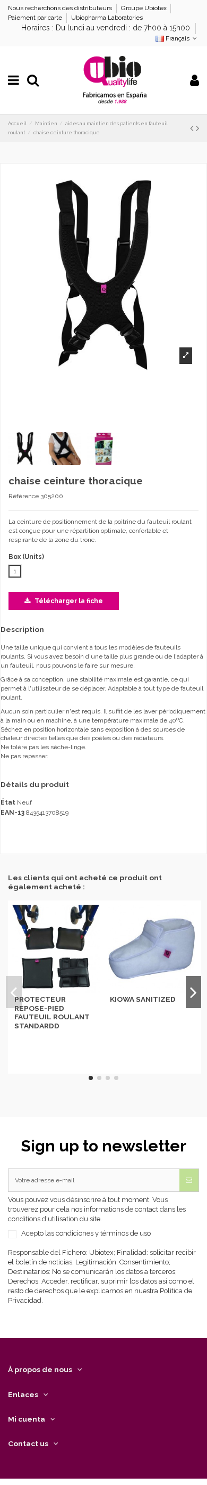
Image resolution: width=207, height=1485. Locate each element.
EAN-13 (12, 812)
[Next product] (197, 128)
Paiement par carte (36, 17)
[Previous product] (193, 128)
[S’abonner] (189, 1180)
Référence (23, 496)
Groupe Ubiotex (144, 8)
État (8, 802)
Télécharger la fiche (68, 601)
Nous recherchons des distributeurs (61, 8)
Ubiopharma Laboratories (107, 17)
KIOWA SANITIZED (143, 999)
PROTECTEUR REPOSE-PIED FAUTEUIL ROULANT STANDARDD (52, 1012)
